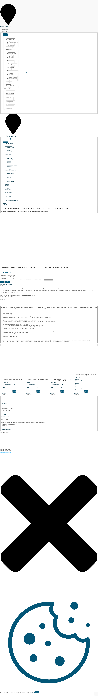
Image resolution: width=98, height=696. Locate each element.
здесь (33, 692)
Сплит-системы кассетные (11, 298)
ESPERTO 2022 (7, 302)
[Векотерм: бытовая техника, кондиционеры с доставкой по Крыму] (4, 2)
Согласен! (36, 692)
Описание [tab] (4, 304)
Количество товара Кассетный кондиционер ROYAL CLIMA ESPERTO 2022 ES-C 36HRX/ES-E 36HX (21, 280)
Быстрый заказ (7, 281)
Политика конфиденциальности (7, 429)
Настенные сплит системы (6, 412)
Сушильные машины (5, 418)
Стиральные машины (5, 416)
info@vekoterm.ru (4, 403)
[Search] (26, 72)
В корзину (2, 281)
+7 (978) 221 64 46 (4, 402)
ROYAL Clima (6, 299)
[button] (6, 284)
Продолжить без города (5, 452)
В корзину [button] (14, 391)
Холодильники (3, 414)
